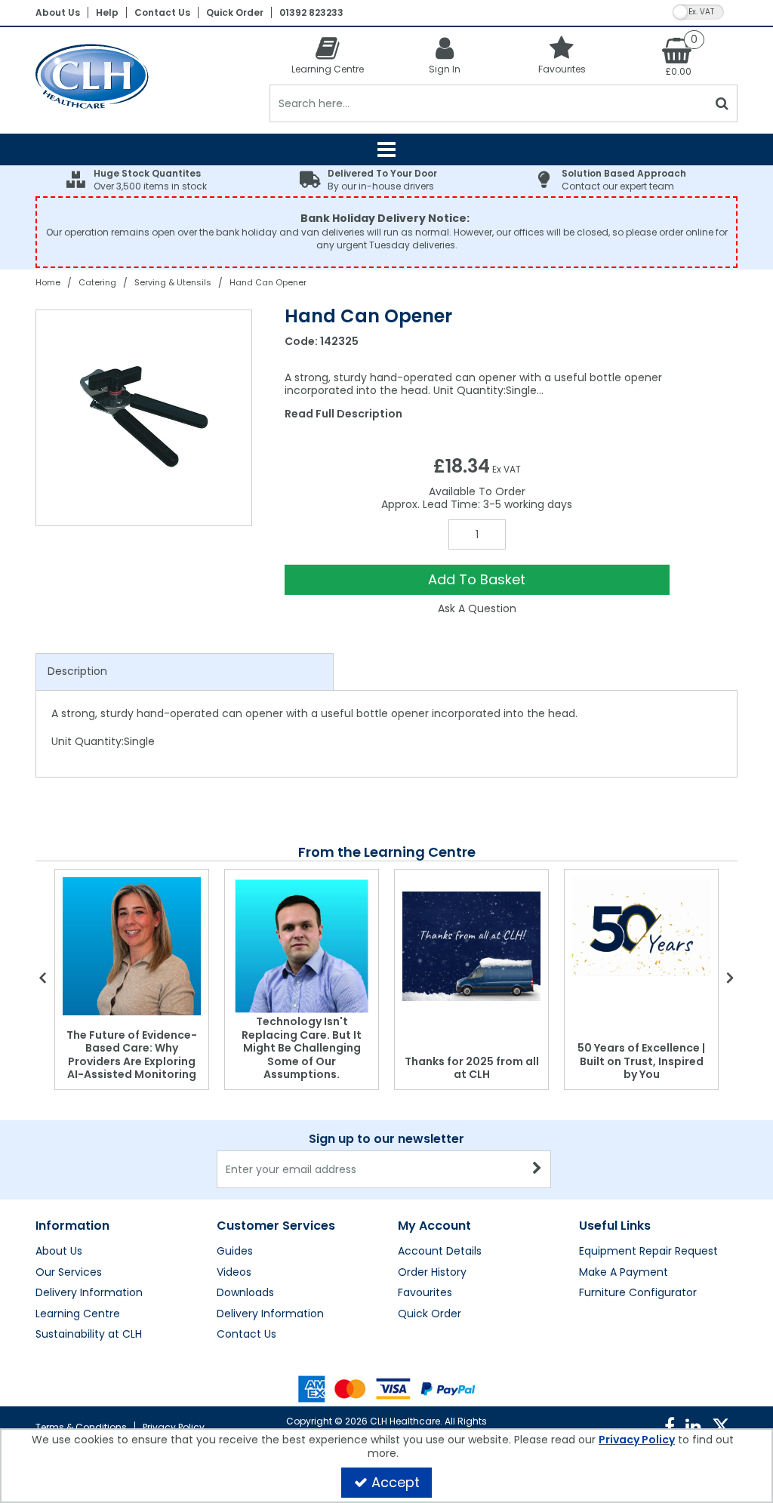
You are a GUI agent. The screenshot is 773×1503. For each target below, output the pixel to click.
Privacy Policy (174, 1427)
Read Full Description (343, 413)
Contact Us (162, 12)
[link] (669, 1427)
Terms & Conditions (81, 1427)
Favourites (425, 1293)
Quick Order (234, 12)
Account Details (440, 1251)
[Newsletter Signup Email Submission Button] (538, 1169)
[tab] (184, 672)
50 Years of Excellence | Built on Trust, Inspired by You (641, 1061)
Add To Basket (476, 579)
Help (107, 12)
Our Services (68, 1273)
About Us (57, 12)
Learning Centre (77, 1314)
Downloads (245, 1293)
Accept (395, 1482)
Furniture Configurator (638, 1293)
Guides (235, 1251)
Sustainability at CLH (88, 1334)
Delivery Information (89, 1293)
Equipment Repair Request (648, 1251)
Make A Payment (623, 1273)
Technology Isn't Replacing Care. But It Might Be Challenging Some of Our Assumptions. (302, 1048)
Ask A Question (477, 608)
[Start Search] (723, 103)
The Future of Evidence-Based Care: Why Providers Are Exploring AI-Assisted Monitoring (131, 1055)
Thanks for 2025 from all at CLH (472, 1068)
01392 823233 (311, 12)
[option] (144, 418)
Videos (234, 1273)
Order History (432, 1273)
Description (77, 671)
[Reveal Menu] (386, 149)
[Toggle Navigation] (386, 149)
